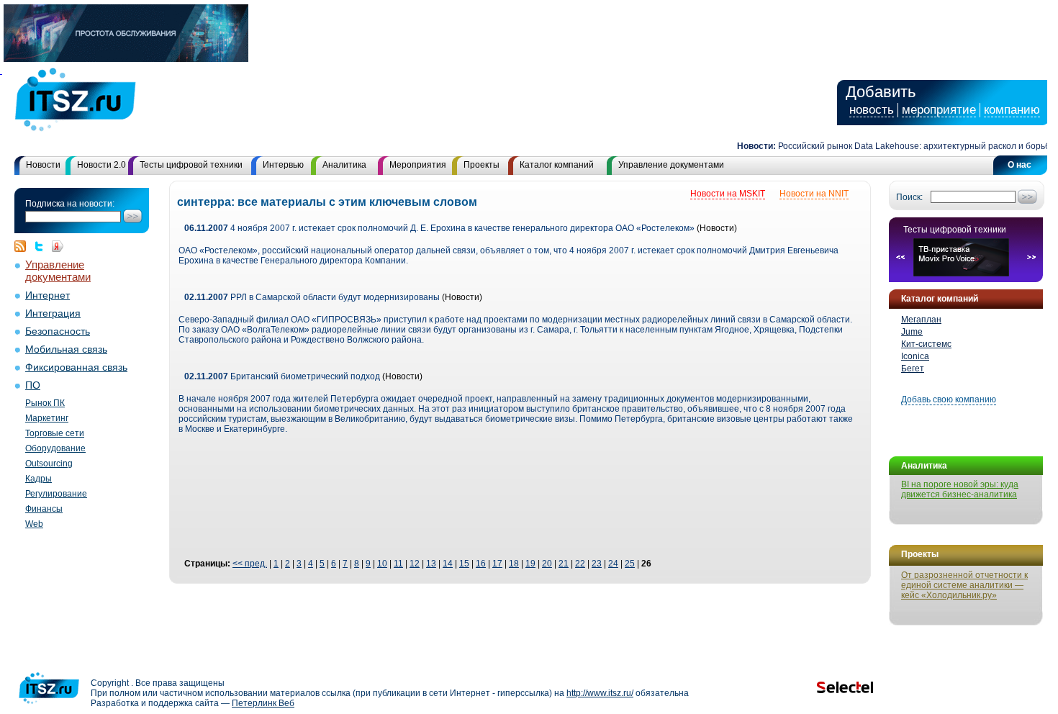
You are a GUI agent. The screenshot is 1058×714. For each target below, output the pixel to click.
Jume (912, 332)
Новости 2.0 (101, 165)
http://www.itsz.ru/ (599, 693)
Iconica (915, 356)
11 (398, 564)
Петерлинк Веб (263, 703)
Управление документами (671, 165)
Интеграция (53, 313)
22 (580, 564)
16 (481, 564)
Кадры (38, 479)
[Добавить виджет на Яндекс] (57, 246)
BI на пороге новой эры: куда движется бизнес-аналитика (959, 489)
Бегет (912, 368)
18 (514, 564)
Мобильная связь (66, 349)
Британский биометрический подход (282, 376)
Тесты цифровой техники (191, 165)
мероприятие (939, 110)
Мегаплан (921, 320)
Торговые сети (54, 433)
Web (34, 524)
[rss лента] (23, 246)
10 (382, 564)
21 (564, 564)
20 (547, 564)
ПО (32, 385)
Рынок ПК (45, 403)
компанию (1012, 110)
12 (415, 564)
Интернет (47, 295)
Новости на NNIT (814, 194)
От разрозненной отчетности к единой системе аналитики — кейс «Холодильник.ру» (964, 585)
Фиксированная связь (76, 367)
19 (530, 564)
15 (464, 564)
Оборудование (55, 448)
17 (497, 564)
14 (448, 564)
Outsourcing (49, 463)
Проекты (481, 165)
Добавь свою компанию (948, 399)
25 (630, 564)
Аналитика (344, 165)
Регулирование (56, 494)
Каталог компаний (557, 165)
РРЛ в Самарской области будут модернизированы (312, 297)
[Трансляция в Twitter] (42, 246)
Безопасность (57, 331)
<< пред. (249, 564)
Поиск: (909, 197)
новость (871, 110)
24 (613, 564)
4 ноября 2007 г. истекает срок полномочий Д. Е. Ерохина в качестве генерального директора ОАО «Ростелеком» (439, 228)
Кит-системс (926, 344)
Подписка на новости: (69, 204)
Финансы (44, 509)
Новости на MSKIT (727, 194)
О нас (1019, 165)
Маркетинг (46, 418)
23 (597, 564)
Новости (43, 165)
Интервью (283, 165)
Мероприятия (417, 165)
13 (431, 564)
